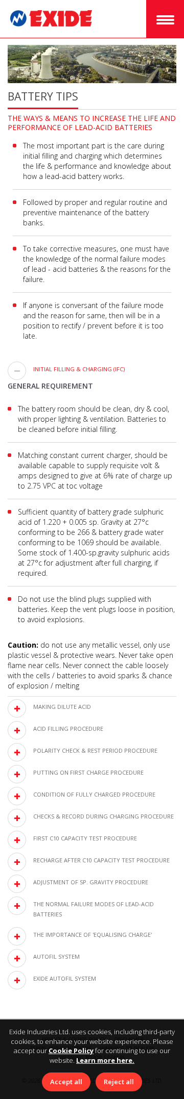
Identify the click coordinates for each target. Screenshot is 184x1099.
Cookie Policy (71, 1050)
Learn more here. (105, 1060)
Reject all (119, 1081)
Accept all (66, 1081)
